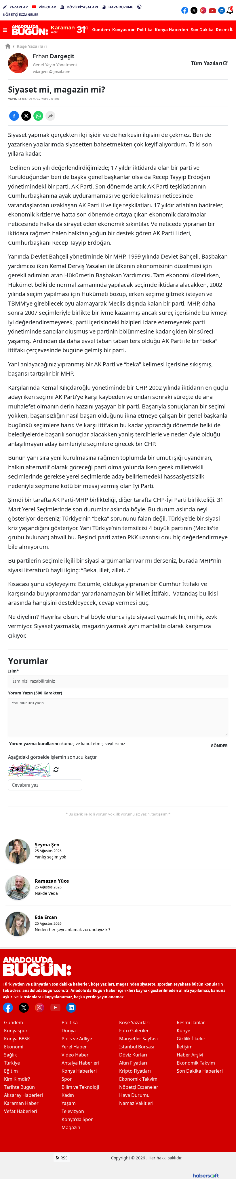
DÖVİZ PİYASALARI (82, 7)
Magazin (71, 1127)
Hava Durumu (134, 1095)
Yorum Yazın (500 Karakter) (35, 693)
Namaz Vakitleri (136, 1103)
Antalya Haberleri (80, 1063)
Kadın (68, 1095)
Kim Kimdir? (17, 1079)
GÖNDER (219, 745)
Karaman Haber (21, 1103)
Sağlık (10, 1055)
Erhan (54, 56)
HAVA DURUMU (121, 7)
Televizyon (73, 1111)
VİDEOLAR (47, 7)
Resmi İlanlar (191, 1022)
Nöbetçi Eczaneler (138, 1087)
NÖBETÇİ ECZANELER (21, 14)
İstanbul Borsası (136, 1047)
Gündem (13, 1022)
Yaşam (69, 1103)
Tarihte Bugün (19, 1087)
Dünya (69, 1030)
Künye (183, 1030)
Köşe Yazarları (30, 46)
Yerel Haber (74, 1047)
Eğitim (11, 1071)
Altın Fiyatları (133, 1063)
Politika (70, 1022)
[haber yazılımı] (206, 1175)
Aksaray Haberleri (23, 1095)
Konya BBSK (17, 1038)
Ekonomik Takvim (138, 1079)
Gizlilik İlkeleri (192, 1038)
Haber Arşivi (190, 1055)
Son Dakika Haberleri (200, 1071)
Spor (67, 1079)
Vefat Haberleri (20, 1111)
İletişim (185, 1047)
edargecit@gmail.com (51, 71)
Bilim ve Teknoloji (80, 1087)
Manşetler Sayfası (138, 1038)
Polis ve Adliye (77, 1038)
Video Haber (75, 1055)
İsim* (13, 671)
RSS (63, 1158)
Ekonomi (13, 1047)
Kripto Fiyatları (135, 1071)
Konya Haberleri (79, 1071)
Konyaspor (16, 1030)
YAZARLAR (18, 7)
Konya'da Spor (77, 1119)
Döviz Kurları (133, 1055)
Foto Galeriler (134, 1030)
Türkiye (12, 1063)
